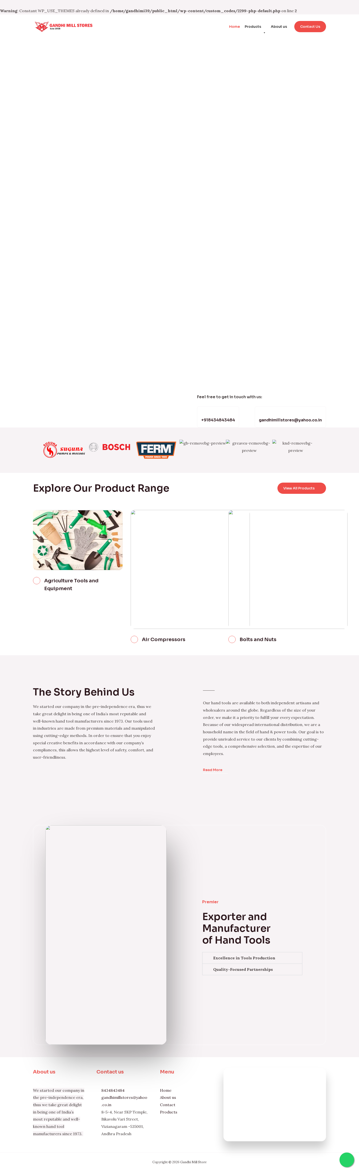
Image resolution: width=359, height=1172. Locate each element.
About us (279, 26)
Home (234, 26)
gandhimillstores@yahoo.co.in (290, 420)
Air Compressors (163, 639)
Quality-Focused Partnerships (243, 969)
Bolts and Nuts (258, 639)
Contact (167, 1104)
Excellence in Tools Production (244, 957)
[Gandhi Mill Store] (63, 26)
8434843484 (113, 1090)
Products (253, 26)
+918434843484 (218, 420)
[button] (35, 450)
